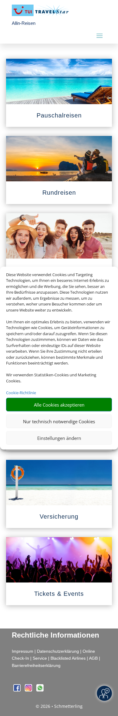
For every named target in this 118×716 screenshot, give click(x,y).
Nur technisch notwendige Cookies (59, 421)
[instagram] (29, 690)
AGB (93, 658)
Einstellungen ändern (59, 438)
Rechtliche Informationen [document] (55, 635)
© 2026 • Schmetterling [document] (59, 706)
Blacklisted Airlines (68, 658)
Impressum (22, 651)
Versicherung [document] (59, 516)
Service (40, 658)
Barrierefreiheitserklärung (36, 665)
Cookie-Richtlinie (21, 392)
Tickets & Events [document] (59, 593)
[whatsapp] (40, 690)
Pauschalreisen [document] (59, 115)
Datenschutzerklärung (58, 651)
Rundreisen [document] (59, 192)
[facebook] (17, 690)
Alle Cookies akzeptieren (59, 404)
